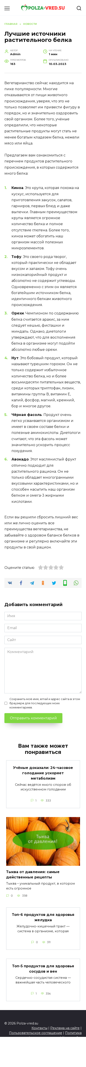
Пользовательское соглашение (35, 1033)
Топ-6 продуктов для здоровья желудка (43, 917)
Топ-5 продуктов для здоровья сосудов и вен (43, 968)
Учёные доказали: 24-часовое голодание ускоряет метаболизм (43, 772)
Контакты (39, 1028)
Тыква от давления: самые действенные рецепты (33, 874)
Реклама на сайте (65, 1028)
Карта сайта (72, 1038)
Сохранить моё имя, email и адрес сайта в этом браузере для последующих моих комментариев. (44, 703)
